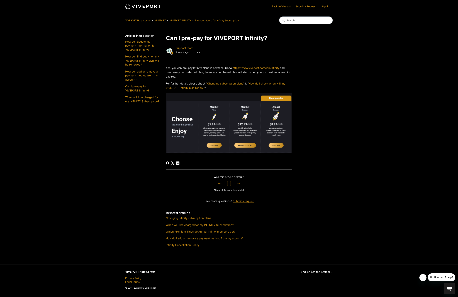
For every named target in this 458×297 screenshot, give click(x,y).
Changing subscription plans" (225, 83)
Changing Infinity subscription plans (188, 218)
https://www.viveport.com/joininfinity (256, 68)
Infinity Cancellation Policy (182, 245)
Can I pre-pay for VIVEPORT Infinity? (137, 88)
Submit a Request (306, 6)
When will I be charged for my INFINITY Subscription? (142, 99)
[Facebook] (167, 163)
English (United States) (316, 271)
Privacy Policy (133, 278)
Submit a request (243, 201)
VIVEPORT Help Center (138, 20)
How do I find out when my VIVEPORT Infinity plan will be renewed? (142, 60)
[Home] (142, 6)
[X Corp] (172, 163)
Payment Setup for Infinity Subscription (217, 20)
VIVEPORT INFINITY (180, 20)
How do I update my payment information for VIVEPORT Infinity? (140, 45)
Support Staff (184, 48)
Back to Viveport (281, 6)
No (238, 183)
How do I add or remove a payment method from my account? (141, 75)
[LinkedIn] (177, 163)
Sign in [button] (325, 6)
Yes (219, 183)
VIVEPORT (160, 20)
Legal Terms (132, 281)
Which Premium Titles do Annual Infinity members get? (200, 231)
